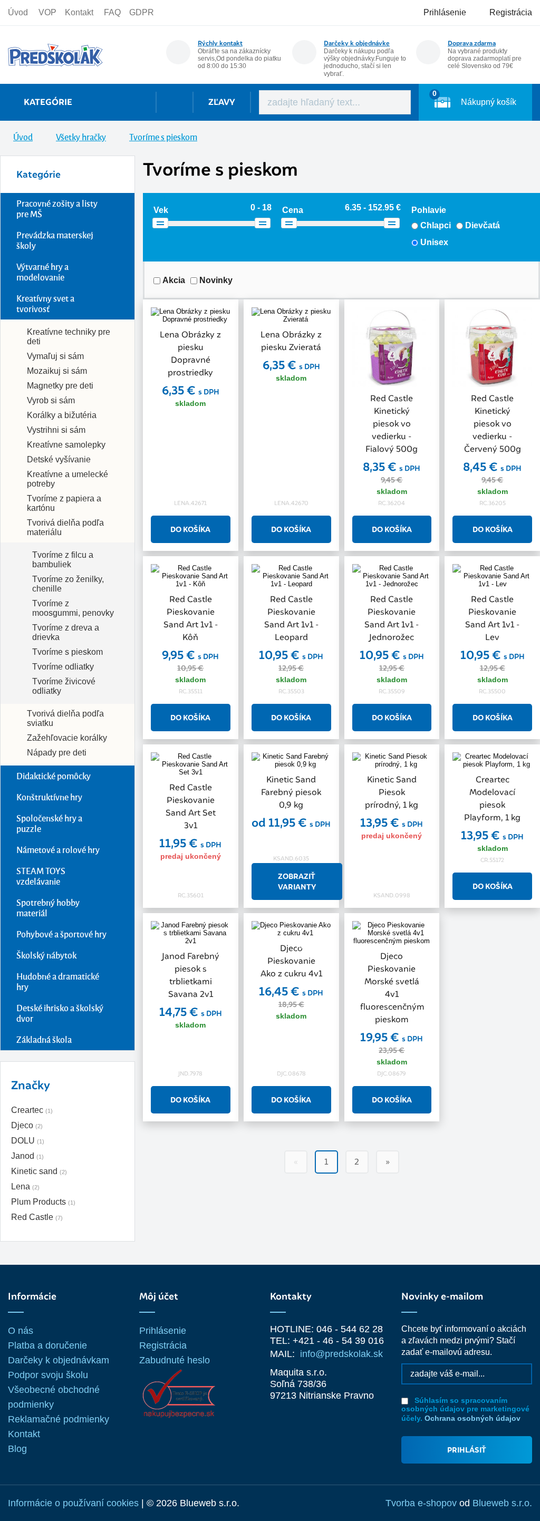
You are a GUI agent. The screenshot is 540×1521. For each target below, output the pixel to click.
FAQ (112, 12)
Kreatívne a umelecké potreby (67, 479)
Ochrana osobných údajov (472, 1418)
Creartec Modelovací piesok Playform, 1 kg (492, 798)
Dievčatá (482, 225)
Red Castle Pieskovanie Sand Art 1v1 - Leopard (291, 618)
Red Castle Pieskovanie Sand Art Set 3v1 (191, 806)
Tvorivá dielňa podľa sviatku (65, 718)
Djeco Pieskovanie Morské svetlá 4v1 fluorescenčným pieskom (392, 988)
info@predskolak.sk (341, 1354)
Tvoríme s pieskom (67, 651)
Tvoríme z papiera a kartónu (64, 503)
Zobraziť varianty (297, 881)
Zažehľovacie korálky (67, 737)
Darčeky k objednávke (357, 43)
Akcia (173, 280)
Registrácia (163, 1345)
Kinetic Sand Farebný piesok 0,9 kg (291, 792)
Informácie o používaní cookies (73, 1503)
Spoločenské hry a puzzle (49, 823)
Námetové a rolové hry (58, 850)
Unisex (434, 242)
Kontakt (79, 12)
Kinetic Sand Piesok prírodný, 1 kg (391, 792)
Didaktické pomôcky (53, 776)
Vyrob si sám (51, 400)
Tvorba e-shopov (421, 1503)
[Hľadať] (395, 102)
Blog (17, 1449)
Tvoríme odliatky (63, 666)
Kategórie (48, 102)
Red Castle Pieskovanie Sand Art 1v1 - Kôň (190, 618)
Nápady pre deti (56, 752)
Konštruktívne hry (49, 797)
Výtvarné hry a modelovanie (42, 271)
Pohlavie (428, 210)
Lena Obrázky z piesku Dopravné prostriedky (190, 353)
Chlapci (435, 225)
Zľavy (221, 102)
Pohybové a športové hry (61, 934)
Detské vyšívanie (59, 459)
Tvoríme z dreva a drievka (65, 632)
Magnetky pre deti (60, 385)
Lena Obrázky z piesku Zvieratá (291, 341)
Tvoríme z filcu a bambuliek (62, 559)
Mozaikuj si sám (57, 370)
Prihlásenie (162, 1330)
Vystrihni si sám (56, 429)
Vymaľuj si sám (55, 356)
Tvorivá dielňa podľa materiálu (65, 527)
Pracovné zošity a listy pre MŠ (57, 208)
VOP (47, 12)
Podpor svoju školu (48, 1375)
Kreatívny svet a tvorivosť (45, 303)
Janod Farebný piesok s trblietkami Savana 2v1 (190, 975)
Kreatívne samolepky (66, 444)
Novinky (216, 280)
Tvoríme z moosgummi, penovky (73, 608)
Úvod (18, 12)
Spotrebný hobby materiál (48, 907)
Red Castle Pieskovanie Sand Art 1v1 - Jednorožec (391, 618)
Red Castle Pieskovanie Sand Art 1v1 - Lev (492, 618)
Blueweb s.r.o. (502, 1503)
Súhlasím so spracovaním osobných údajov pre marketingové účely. (465, 1409)
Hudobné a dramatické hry (57, 981)
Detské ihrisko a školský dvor (59, 1013)
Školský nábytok (46, 955)
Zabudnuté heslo (174, 1360)
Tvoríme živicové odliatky (63, 686)
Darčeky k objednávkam (58, 1360)
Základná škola (44, 1039)
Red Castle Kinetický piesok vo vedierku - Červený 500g (492, 423)
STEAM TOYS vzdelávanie (40, 876)
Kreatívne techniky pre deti (68, 336)
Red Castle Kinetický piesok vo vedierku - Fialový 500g (391, 423)
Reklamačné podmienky (58, 1419)
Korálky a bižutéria (62, 415)
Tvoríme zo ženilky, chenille (68, 584)
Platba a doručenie (47, 1345)
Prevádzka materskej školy (54, 240)
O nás (20, 1330)
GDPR (141, 12)
